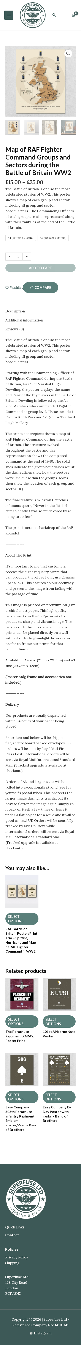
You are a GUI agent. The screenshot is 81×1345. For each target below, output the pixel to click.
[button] (54, 15)
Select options (16, 918)
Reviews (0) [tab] (14, 329)
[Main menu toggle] (8, 15)
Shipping (12, 1263)
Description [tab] (15, 311)
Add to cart (40, 268)
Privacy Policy (16, 1257)
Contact (12, 1235)
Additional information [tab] (24, 320)
